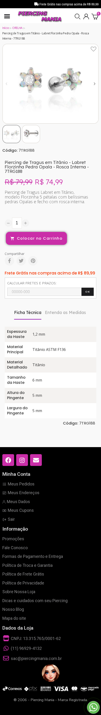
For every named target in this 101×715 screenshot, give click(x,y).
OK (87, 292)
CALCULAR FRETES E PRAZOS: (31, 283)
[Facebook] (9, 261)
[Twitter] (21, 261)
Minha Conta (16, 474)
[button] (77, 16)
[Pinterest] (33, 261)
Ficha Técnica (27, 312)
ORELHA (17, 28)
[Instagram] (22, 460)
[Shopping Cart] (95, 16)
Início (5, 28)
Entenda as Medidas (65, 312)
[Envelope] (36, 460)
